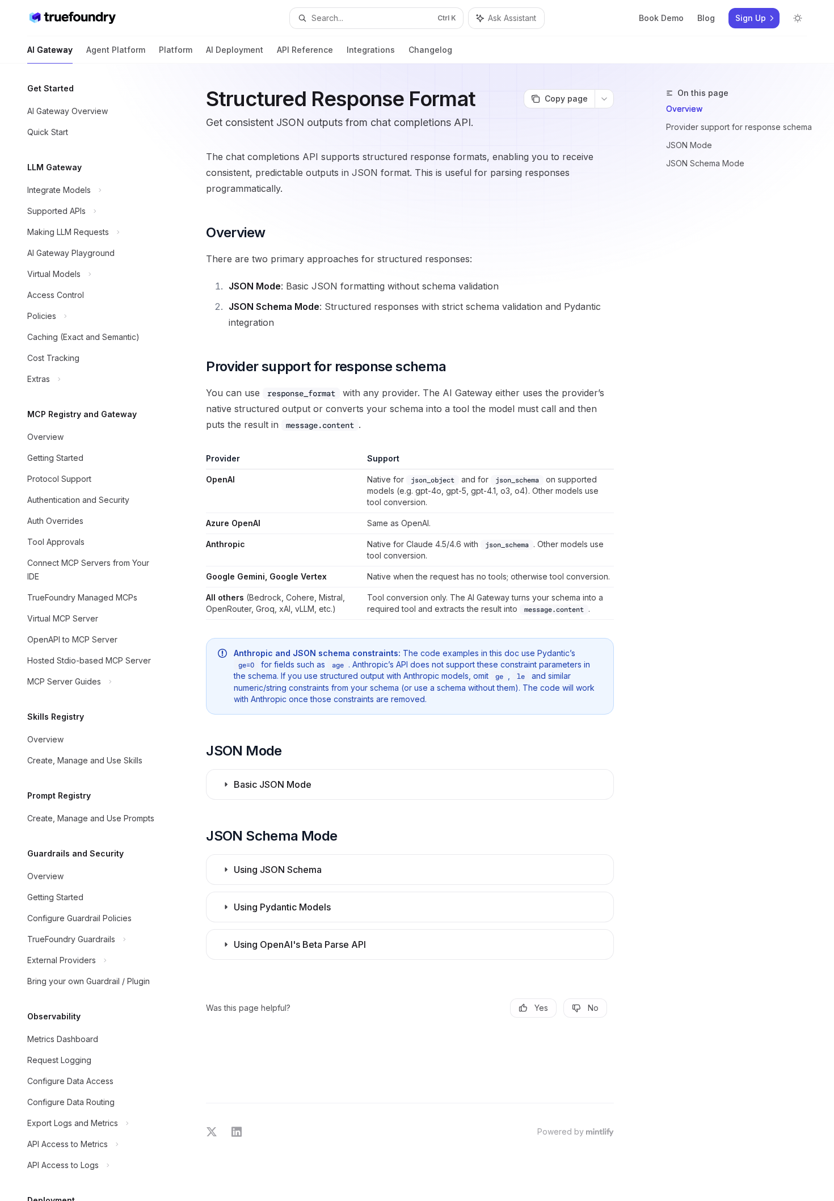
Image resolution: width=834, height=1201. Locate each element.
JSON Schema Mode (705, 163)
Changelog (430, 49)
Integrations (371, 49)
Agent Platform (115, 49)
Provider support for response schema (739, 127)
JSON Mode (689, 145)
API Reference (305, 49)
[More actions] (604, 98)
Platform (175, 49)
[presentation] (100, 632)
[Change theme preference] (798, 18)
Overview (684, 109)
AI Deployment (234, 49)
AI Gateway (50, 49)
